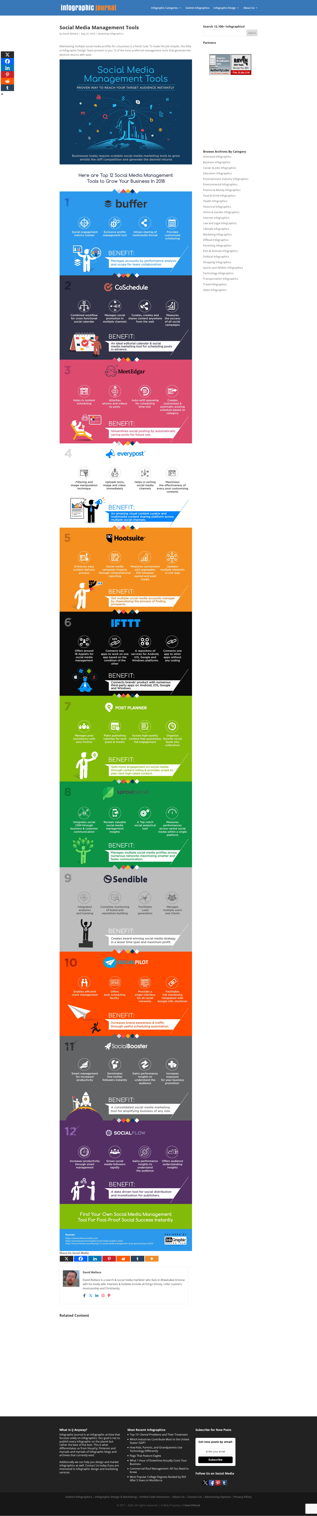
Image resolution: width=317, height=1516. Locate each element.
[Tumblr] (137, 1259)
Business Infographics (216, 162)
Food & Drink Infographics (219, 195)
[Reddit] (123, 1259)
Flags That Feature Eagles (145, 1456)
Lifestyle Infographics (216, 229)
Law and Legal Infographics (220, 223)
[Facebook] (81, 1259)
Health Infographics (215, 201)
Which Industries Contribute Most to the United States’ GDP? (159, 1441)
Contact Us (194, 1497)
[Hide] (2, 94)
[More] (151, 1259)
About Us (249, 8)
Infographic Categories (164, 8)
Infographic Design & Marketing (116, 1497)
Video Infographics (214, 290)
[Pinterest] (109, 1259)
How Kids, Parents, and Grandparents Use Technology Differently (156, 1449)
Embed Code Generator (155, 1497)
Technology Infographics (218, 273)
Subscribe (215, 1459)
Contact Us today (96, 1465)
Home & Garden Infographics (221, 212)
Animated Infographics (217, 156)
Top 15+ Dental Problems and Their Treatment (159, 1434)
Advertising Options (218, 1497)
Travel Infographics (215, 284)
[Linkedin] (95, 1259)
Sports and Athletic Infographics (223, 267)
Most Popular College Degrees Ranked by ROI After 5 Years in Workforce (158, 1478)
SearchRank (192, 1505)
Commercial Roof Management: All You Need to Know (159, 1470)
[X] (66, 1259)
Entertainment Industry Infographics (225, 179)
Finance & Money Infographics (222, 190)
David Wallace (70, 33)
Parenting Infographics (217, 245)
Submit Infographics (197, 8)
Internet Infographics (216, 218)
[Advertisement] (125, 1359)
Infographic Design (225, 8)
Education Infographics (217, 173)
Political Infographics (216, 256)
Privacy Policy (243, 1497)
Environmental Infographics (220, 184)
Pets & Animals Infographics (220, 251)
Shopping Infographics (217, 262)
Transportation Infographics (220, 279)
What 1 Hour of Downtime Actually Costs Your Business (158, 1462)
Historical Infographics (217, 206)
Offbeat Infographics (216, 240)
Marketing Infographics (110, 33)
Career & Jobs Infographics (219, 168)
